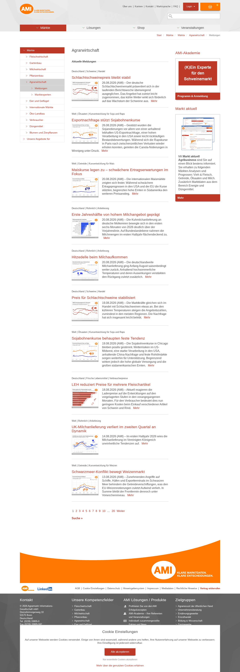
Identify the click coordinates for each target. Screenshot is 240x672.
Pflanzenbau (35, 75)
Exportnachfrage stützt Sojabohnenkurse (106, 120)
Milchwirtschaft (37, 69)
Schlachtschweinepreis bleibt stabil (101, 77)
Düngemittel (35, 126)
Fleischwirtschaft (38, 56)
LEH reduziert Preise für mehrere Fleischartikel (111, 384)
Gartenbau (34, 63)
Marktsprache (163, 6)
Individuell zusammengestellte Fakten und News (144, 622)
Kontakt (150, 6)
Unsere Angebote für (37, 139)
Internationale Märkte (40, 107)
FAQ (175, 6)
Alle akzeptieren (120, 651)
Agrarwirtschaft (37, 82)
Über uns (127, 6)
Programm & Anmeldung (192, 96)
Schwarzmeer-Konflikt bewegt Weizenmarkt (108, 472)
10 (103, 511)
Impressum (153, 588)
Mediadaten (167, 588)
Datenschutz (113, 588)
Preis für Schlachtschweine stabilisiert (103, 298)
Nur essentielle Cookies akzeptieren (120, 659)
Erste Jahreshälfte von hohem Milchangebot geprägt (116, 214)
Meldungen (40, 88)
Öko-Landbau (36, 113)
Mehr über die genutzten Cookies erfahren (120, 665)
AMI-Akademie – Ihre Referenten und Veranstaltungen (145, 615)
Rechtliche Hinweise (186, 588)
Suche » (77, 518)
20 (113, 511)
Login (190, 6)
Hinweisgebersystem (133, 588)
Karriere (139, 6)
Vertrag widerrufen (210, 588)
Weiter (121, 511)
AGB (77, 588)
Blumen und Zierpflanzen (42, 132)
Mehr (153, 101)
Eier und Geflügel (38, 101)
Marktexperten (42, 94)
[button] (43, 28)
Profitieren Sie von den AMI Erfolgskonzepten (143, 608)
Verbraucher (35, 120)
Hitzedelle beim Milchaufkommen (100, 257)
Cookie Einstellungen (93, 588)
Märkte (30, 50)
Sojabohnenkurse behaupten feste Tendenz (108, 338)
